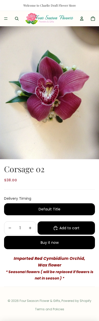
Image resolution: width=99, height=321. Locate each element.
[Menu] (6, 18)
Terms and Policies (49, 309)
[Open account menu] (81, 18)
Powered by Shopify (76, 301)
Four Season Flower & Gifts (40, 301)
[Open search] (16, 18)
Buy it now (50, 242)
